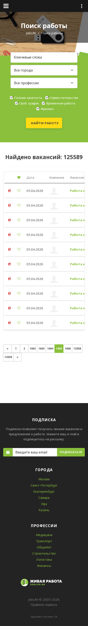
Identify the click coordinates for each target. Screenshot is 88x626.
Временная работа (60, 103)
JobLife (31, 33)
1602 (33, 348)
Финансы (44, 565)
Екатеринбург (44, 491)
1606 (68, 348)
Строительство (44, 553)
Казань (44, 510)
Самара (44, 497)
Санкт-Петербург (44, 485)
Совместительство (64, 98)
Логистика (44, 559)
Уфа (44, 504)
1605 (59, 348)
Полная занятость (28, 98)
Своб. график (29, 103)
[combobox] (44, 70)
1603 (41, 348)
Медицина (44, 535)
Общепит (44, 547)
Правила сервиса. (44, 604)
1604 (50, 348)
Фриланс (47, 109)
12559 (8, 357)
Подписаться (71, 452)
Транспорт (44, 541)
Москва (44, 479)
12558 (77, 348)
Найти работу (45, 123)
